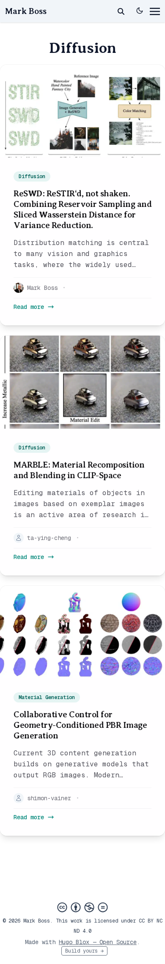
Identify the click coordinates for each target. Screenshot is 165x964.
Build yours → (84, 950)
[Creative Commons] (82, 907)
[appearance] (140, 10)
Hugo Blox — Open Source (98, 942)
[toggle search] (121, 11)
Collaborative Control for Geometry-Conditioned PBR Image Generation (80, 725)
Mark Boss (26, 11)
